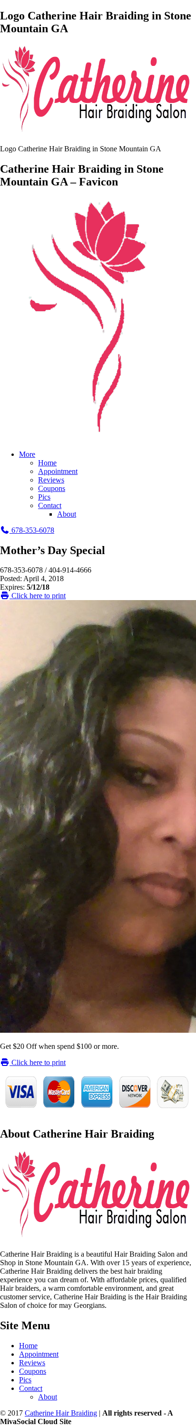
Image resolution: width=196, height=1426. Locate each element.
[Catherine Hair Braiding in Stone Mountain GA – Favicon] (98, 438)
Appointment (58, 471)
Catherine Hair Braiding (61, 1413)
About (66, 514)
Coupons (51, 488)
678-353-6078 (32, 530)
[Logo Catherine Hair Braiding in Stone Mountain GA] (98, 133)
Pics (44, 497)
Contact (49, 505)
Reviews (51, 480)
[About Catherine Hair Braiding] (98, 1238)
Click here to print (38, 596)
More (27, 454)
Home (47, 463)
